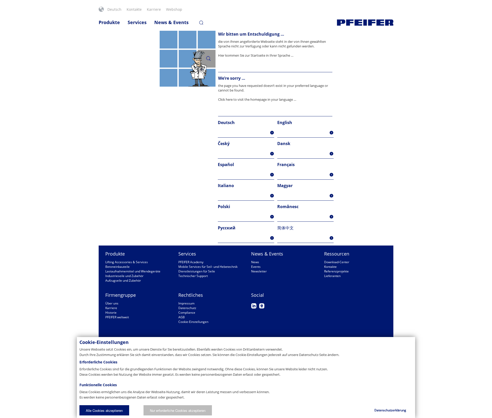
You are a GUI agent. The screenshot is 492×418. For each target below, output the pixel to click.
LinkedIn (254, 306)
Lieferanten (332, 276)
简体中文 (285, 228)
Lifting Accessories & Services (126, 262)
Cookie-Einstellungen (193, 322)
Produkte (109, 22)
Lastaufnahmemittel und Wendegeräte (132, 271)
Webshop (174, 9)
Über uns (111, 303)
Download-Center (336, 262)
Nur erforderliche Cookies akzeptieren (178, 410)
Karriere (154, 9)
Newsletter (259, 271)
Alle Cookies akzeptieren (104, 410)
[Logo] (365, 22)
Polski (224, 206)
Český (224, 143)
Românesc (288, 206)
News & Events (171, 22)
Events (256, 266)
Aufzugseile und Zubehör (123, 280)
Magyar (285, 185)
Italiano (226, 185)
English (284, 122)
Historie (111, 312)
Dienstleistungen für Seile (196, 271)
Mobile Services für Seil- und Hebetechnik (208, 266)
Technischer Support (193, 276)
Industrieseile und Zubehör (124, 276)
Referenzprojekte (336, 271)
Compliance (186, 312)
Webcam (261, 306)
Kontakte (134, 9)
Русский (226, 228)
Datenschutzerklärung (390, 410)
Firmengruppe (120, 295)
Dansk (283, 143)
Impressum (186, 303)
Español (226, 164)
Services (137, 22)
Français (286, 164)
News (255, 262)
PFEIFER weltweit (117, 317)
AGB (181, 317)
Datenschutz (187, 308)
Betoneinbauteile (117, 266)
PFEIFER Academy (190, 262)
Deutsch (114, 9)
